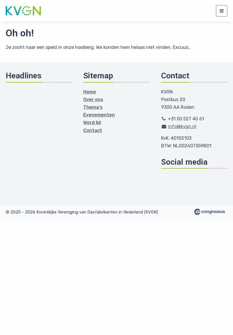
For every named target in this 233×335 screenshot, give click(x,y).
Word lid (92, 122)
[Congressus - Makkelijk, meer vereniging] (209, 212)
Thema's (93, 107)
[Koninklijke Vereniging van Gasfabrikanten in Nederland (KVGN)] (23, 11)
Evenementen (99, 115)
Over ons (93, 99)
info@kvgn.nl (182, 126)
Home (89, 92)
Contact (92, 130)
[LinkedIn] (165, 178)
